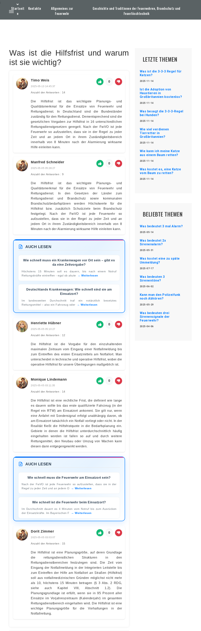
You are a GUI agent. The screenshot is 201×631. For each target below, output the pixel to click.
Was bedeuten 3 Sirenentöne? (152, 278)
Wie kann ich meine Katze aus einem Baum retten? (160, 153)
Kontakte (34, 8)
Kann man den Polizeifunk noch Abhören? (160, 296)
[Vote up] (99, 81)
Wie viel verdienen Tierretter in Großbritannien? (154, 133)
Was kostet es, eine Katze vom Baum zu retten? (160, 171)
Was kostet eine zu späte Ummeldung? (160, 260)
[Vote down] (118, 81)
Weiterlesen (89, 275)
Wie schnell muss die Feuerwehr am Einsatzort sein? (69, 477)
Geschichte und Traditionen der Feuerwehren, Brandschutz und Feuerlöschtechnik (136, 11)
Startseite (18, 11)
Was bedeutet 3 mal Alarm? (161, 226)
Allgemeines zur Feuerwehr (62, 11)
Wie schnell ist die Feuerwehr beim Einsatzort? (69, 502)
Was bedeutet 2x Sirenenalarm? (153, 242)
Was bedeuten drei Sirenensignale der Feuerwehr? (155, 316)
